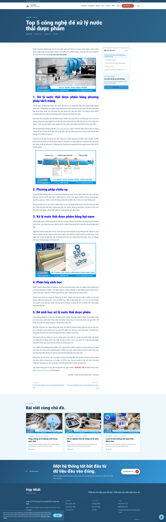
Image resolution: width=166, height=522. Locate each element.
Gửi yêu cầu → (116, 87)
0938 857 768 (137, 1)
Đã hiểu (57, 515)
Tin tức (118, 5)
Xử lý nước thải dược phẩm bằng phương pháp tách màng (115, 55)
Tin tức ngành (29, 34)
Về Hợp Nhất (96, 504)
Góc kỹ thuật (96, 507)
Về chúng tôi (91, 5)
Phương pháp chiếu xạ (110, 60)
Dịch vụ (98, 5)
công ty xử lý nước (43, 370)
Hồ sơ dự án (69, 510)
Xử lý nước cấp (70, 507)
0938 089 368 (123, 507)
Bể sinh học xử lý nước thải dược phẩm (114, 69)
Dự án (102, 5)
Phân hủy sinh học (109, 66)
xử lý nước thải (86, 300)
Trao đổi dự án (126, 5)
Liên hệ (94, 510)
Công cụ (108, 5)
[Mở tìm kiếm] (138, 6)
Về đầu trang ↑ (137, 519)
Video (113, 5)
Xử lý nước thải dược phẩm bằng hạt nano (115, 63)
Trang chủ (83, 5)
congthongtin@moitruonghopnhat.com (124, 1)
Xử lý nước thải (70, 504)
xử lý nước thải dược (63, 129)
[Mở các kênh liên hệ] (161, 517)
